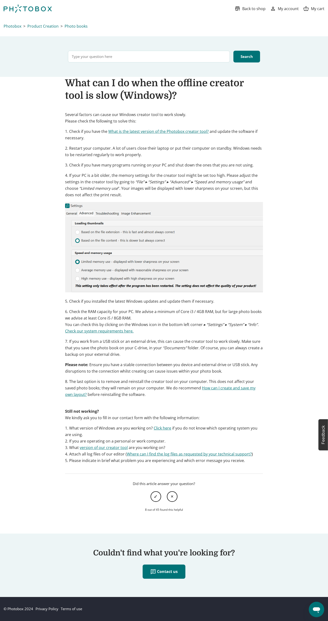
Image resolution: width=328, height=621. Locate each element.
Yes (156, 496)
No (172, 496)
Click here (162, 428)
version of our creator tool (104, 447)
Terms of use (71, 608)
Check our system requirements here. (99, 331)
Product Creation (43, 26)
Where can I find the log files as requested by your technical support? (189, 454)
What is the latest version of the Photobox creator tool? (158, 131)
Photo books (76, 26)
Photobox (12, 26)
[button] (323, 434)
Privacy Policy (47, 608)
